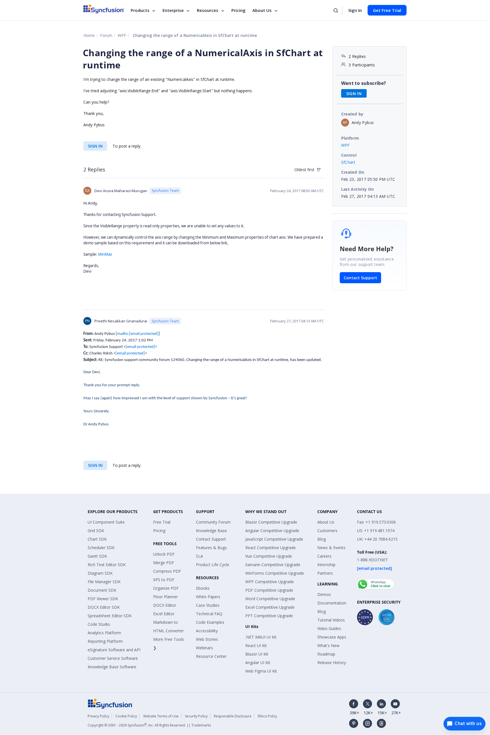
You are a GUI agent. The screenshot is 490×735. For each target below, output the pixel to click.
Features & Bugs (211, 547)
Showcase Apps (331, 637)
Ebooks (203, 588)
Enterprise (173, 10)
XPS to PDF (163, 579)
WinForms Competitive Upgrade (274, 573)
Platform (350, 138)
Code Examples (210, 622)
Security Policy (196, 716)
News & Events (331, 547)
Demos (324, 594)
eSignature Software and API (114, 649)
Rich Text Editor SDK (107, 564)
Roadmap (326, 654)
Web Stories (207, 639)
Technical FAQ (209, 613)
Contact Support (360, 277)
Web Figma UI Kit (261, 671)
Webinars (204, 647)
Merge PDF (163, 562)
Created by (352, 114)
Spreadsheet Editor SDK (110, 615)
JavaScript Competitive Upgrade (274, 539)
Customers (327, 530)
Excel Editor (163, 613)
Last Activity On (357, 189)
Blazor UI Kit (256, 654)
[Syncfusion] (110, 702)
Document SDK (102, 590)
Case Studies (207, 605)
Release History (331, 662)
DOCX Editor (164, 605)
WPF (122, 35)
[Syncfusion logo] (103, 8)
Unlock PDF (164, 554)
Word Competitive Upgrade (270, 598)
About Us (262, 10)
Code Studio (99, 624)
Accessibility (207, 630)
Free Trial (161, 522)
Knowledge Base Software (112, 666)
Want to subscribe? (363, 83)
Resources (207, 10)
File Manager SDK (104, 581)
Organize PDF (166, 588)
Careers (324, 556)
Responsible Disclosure (233, 716)
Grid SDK (96, 530)
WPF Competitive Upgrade (269, 581)
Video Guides (329, 628)
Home (89, 35)
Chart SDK (97, 539)
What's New (328, 645)
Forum (106, 35)
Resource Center (211, 656)
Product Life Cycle (212, 564)
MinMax (105, 254)
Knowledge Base (211, 530)
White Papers (208, 596)
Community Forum (213, 522)
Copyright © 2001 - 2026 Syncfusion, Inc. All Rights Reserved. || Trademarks (149, 725)
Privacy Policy (98, 716)
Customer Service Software (113, 658)
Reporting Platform (105, 641)
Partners (325, 573)
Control (349, 155)
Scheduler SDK (101, 547)
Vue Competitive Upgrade (268, 556)
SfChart (348, 162)
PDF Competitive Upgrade (269, 590)
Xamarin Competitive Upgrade (272, 564)
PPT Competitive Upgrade (269, 615)
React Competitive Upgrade (270, 547)
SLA (199, 556)
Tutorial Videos (331, 620)
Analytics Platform (104, 632)
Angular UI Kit (257, 662)
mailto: (138, 334)
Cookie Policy (126, 716)
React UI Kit (256, 645)
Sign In (355, 10)
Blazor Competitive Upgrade (271, 522)
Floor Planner (165, 596)
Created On (352, 172)
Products (140, 10)
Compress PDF (167, 571)
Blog (321, 539)
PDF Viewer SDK (103, 598)
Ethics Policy (267, 716)
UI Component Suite (106, 522)
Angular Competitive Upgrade (272, 530)
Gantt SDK (97, 556)
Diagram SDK (100, 573)
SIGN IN (95, 146)
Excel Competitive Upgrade (270, 607)
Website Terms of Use (161, 716)
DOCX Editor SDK (104, 607)
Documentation (331, 603)
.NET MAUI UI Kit (260, 637)
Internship (326, 564)
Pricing (238, 10)
